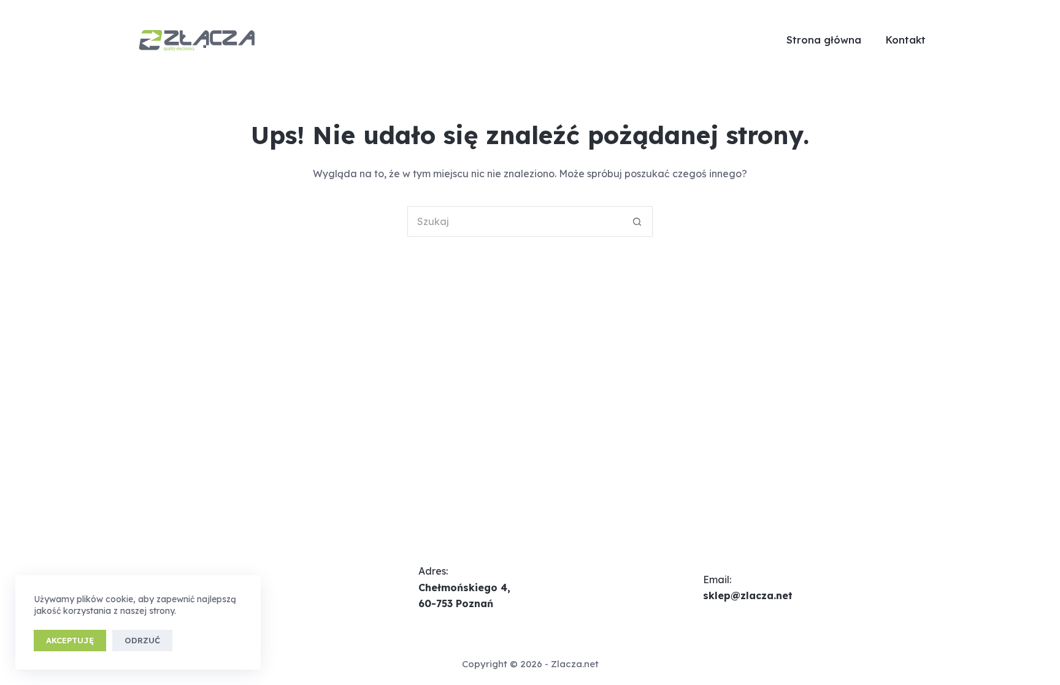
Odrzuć (142, 640)
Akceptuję (70, 640)
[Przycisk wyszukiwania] (637, 221)
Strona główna (823, 40)
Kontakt (906, 40)
